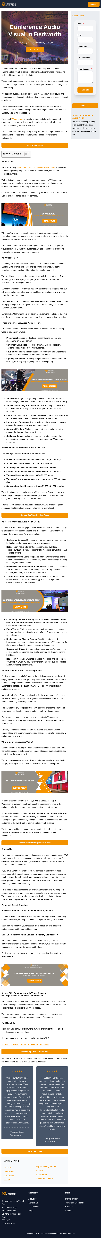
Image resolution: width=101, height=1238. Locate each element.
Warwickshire (41, 1174)
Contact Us (33, 1203)
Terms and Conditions (74, 1203)
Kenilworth (9, 1175)
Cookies (69, 1207)
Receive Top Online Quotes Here (34, 1052)
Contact (93, 4)
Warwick (39, 1170)
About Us (32, 1199)
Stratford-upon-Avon (44, 1178)
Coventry (15, 1044)
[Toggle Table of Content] (25, 154)
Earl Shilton (44, 1044)
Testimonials (33, 1207)
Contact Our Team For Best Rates (35, 515)
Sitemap (69, 1211)
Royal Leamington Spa (46, 1167)
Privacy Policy (71, 1199)
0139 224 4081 (8, 1223)
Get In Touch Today (34, 145)
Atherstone (33, 1044)
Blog (30, 1211)
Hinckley (23, 1044)
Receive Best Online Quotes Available (35, 843)
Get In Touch (85, 106)
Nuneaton (5, 1044)
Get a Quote (33, 50)
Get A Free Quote (35, 1151)
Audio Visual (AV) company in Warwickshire (36, 167)
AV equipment (17, 119)
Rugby (7, 1179)
